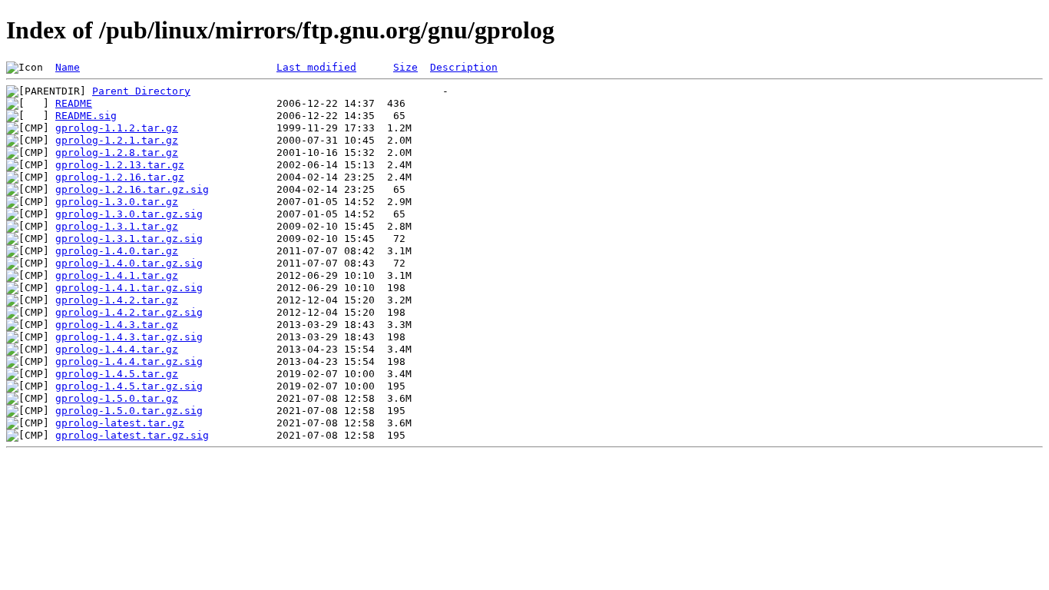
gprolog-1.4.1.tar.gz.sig (129, 287)
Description (464, 67)
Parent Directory (141, 91)
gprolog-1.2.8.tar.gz (116, 152)
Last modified (316, 67)
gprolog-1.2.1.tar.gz (116, 140)
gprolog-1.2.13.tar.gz (119, 165)
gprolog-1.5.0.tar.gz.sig (129, 410)
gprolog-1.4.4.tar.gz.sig (129, 361)
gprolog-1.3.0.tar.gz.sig (129, 214)
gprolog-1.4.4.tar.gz (116, 349)
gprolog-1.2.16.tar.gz (119, 177)
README (73, 103)
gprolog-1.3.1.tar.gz (116, 226)
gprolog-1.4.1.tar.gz (116, 275)
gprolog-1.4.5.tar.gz (116, 374)
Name (67, 67)
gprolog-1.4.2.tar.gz (116, 300)
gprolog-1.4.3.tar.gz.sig (129, 337)
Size (405, 67)
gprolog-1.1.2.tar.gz (116, 128)
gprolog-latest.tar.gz (119, 423)
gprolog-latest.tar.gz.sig (132, 435)
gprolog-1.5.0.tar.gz (116, 398)
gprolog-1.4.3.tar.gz (116, 324)
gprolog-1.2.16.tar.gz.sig (132, 189)
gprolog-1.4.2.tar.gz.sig (129, 312)
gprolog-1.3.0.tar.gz (116, 201)
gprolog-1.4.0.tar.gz (116, 251)
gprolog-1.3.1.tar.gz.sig (129, 238)
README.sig (86, 115)
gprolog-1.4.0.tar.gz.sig (129, 263)
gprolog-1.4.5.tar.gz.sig (129, 386)
